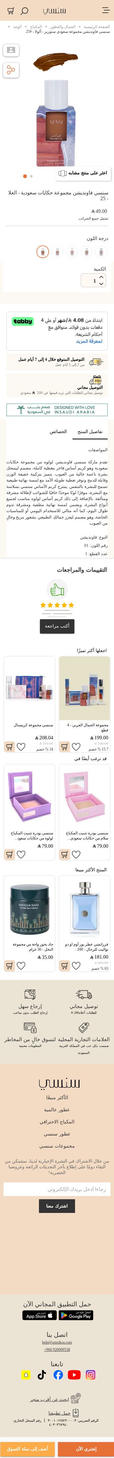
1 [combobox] (94, 281)
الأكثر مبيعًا (57, 1097)
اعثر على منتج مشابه (87, 172)
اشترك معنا (56, 1206)
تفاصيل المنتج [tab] (90, 431)
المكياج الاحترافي (57, 1121)
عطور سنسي (57, 1133)
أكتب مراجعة (57, 626)
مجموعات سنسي (57, 1146)
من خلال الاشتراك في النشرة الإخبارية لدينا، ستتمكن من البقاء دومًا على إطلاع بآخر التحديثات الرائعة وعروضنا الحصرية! (57, 1167)
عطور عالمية (57, 1109)
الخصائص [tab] (58, 431)
